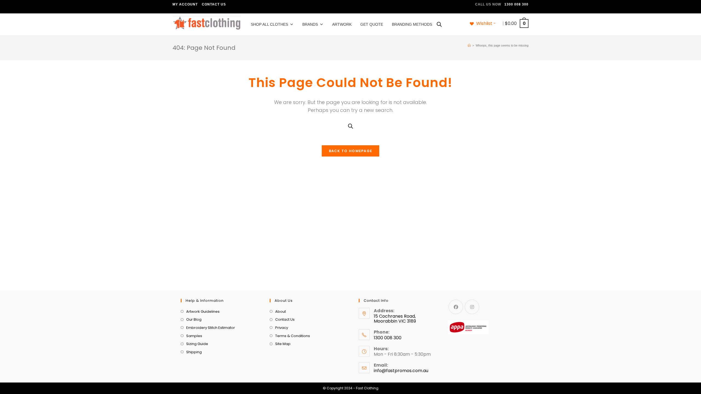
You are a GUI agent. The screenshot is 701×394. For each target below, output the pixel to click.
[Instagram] (472, 307)
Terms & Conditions (292, 335)
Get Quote (371, 24)
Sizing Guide (197, 343)
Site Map (283, 343)
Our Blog (194, 319)
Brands (310, 24)
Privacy (281, 327)
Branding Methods (412, 24)
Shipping (194, 352)
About (280, 311)
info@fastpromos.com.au (401, 370)
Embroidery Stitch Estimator (210, 327)
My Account (185, 4)
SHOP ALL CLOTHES (269, 24)
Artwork (342, 24)
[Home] (469, 45)
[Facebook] (456, 307)
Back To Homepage (350, 150)
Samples (194, 335)
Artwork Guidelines (203, 311)
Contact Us (214, 4)
